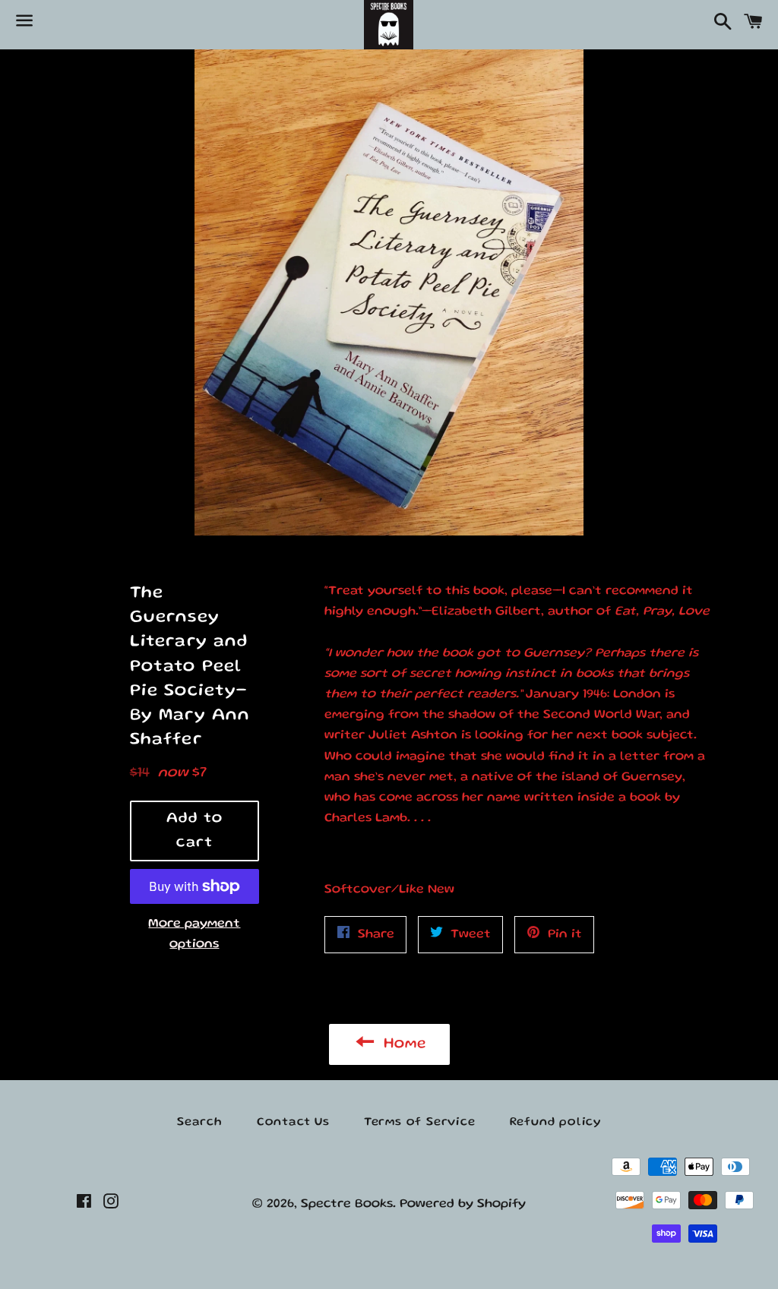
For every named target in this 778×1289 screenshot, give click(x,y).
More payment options (194, 934)
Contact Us (293, 1122)
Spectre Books (347, 1204)
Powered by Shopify (463, 1204)
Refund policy (555, 1122)
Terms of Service (420, 1122)
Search (200, 1122)
